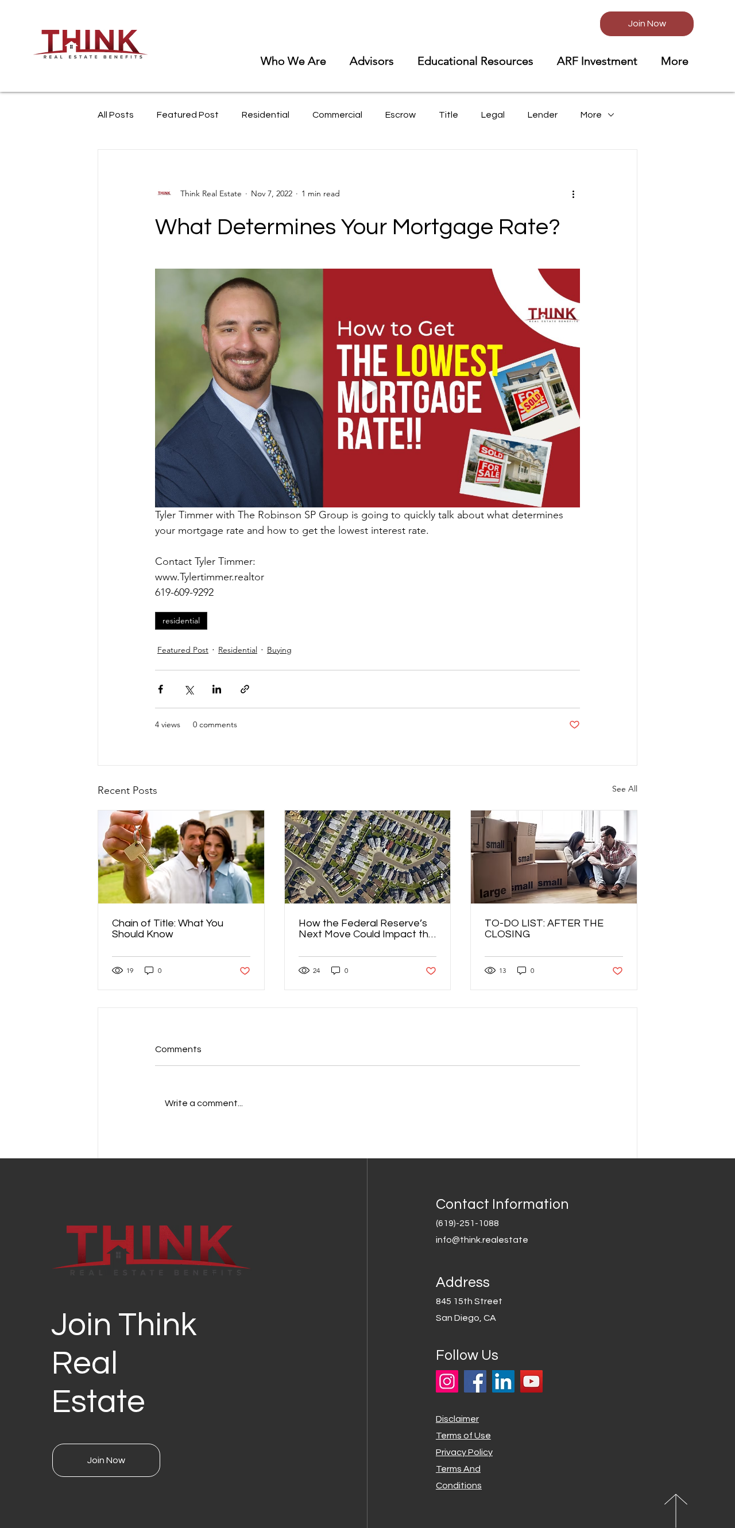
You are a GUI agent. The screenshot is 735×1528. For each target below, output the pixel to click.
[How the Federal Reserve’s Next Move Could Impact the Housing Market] (368, 856)
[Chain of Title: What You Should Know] (181, 856)
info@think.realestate (482, 1239)
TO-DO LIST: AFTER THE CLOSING (544, 929)
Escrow (400, 114)
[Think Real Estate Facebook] (475, 1381)
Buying (279, 650)
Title (448, 114)
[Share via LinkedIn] (216, 689)
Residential (265, 114)
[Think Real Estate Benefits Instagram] (447, 1381)
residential (181, 620)
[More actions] (573, 193)
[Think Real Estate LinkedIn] (503, 1381)
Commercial (337, 114)
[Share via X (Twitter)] (188, 689)
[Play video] (367, 388)
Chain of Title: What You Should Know (167, 929)
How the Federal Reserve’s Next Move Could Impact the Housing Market (367, 929)
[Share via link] (244, 689)
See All (624, 789)
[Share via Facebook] (160, 689)
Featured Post (188, 114)
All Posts (116, 114)
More (591, 114)
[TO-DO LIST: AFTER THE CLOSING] (554, 856)
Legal (493, 114)
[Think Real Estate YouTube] (531, 1381)
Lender (543, 114)
